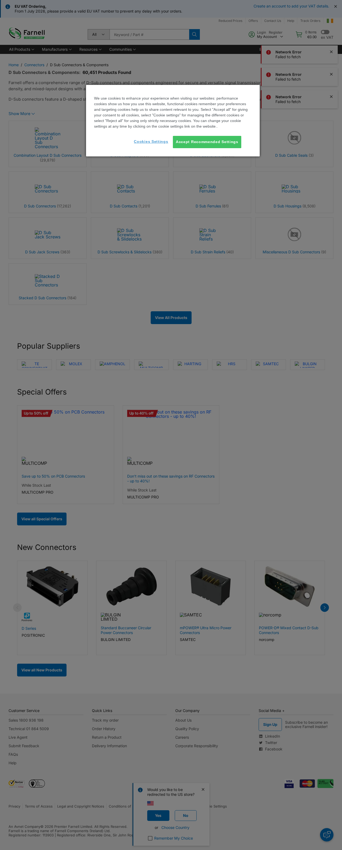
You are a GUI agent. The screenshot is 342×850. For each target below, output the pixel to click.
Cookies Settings (151, 141)
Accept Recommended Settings (207, 142)
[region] (173, 120)
